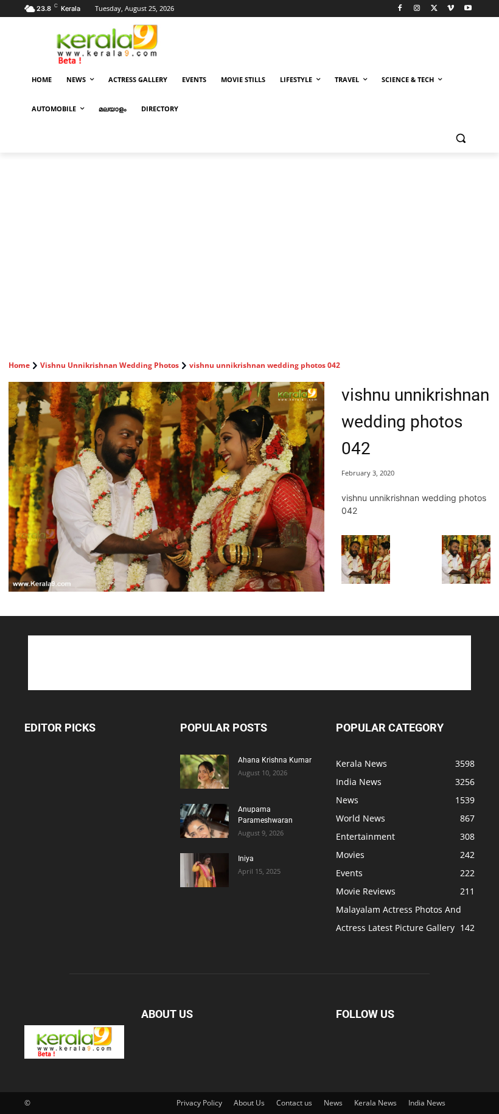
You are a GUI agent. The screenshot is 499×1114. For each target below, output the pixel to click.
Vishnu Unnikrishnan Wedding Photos (109, 365)
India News (426, 1103)
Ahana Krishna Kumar (275, 760)
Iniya (246, 858)
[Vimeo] (451, 9)
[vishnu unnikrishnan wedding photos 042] (166, 487)
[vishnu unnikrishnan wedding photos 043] (466, 580)
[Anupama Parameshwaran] (204, 821)
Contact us (294, 1103)
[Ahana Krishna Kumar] (204, 772)
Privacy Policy (199, 1103)
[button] (460, 138)
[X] (434, 9)
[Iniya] (204, 870)
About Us (249, 1103)
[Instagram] (417, 9)
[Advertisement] (332, 43)
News (333, 1103)
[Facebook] (400, 9)
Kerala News (375, 1103)
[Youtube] (468, 9)
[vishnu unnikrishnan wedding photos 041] (365, 580)
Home (19, 365)
